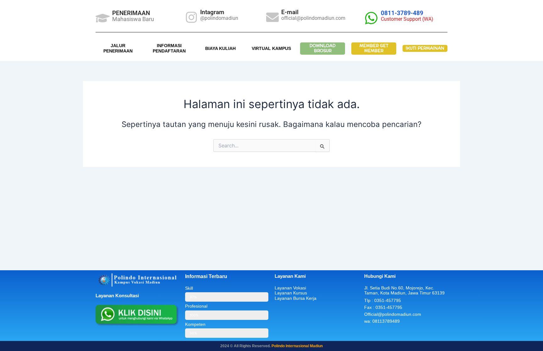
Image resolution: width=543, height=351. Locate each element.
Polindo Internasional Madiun (297, 346)
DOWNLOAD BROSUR (323, 48)
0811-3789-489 (402, 13)
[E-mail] (272, 17)
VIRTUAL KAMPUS (271, 48)
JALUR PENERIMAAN (118, 48)
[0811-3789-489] (371, 18)
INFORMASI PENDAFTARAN (169, 48)
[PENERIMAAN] (103, 18)
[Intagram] (191, 17)
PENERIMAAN (131, 13)
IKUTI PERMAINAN (425, 48)
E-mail (290, 12)
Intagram (212, 12)
